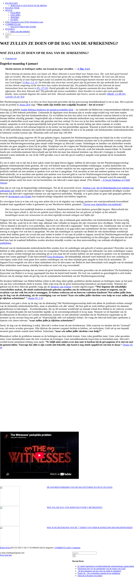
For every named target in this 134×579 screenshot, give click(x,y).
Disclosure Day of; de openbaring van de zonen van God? (102, 568)
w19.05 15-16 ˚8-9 (14, 96)
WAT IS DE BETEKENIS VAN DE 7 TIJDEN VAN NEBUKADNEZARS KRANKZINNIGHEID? (90, 527)
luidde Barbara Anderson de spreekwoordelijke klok (47, 109)
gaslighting (5, 243)
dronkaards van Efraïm (19, 196)
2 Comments (75, 548)
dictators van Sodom (61, 286)
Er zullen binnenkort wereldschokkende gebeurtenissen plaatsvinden (106, 566)
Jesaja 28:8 (24, 104)
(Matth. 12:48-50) (116, 94)
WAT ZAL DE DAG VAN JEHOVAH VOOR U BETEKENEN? (74, 507)
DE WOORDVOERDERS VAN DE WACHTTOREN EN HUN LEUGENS (79, 487)
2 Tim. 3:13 (84, 68)
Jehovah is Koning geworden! (90, 576)
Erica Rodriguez (55, 256)
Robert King (5, 548)
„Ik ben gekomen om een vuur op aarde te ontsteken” (100, 571)
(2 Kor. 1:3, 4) (30, 82)
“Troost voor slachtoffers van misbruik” (102, 204)
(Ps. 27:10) (42, 88)
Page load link (6, 555)
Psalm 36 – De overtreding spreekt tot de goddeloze (99, 573)
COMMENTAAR (61, 548)
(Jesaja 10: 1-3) (35, 298)
